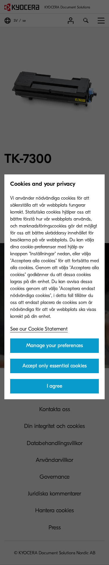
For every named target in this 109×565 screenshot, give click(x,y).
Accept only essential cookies (54, 366)
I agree (54, 386)
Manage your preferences (54, 345)
